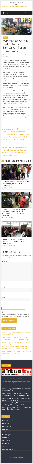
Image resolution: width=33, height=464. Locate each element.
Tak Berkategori (6, 449)
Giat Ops (3, 426)
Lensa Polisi (4, 432)
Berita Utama (5, 420)
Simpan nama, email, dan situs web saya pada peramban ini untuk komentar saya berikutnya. (15, 315)
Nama (3, 287)
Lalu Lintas (4, 429)
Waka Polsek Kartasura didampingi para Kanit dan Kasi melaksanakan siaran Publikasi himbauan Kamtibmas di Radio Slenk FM (16, 151)
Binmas (5, 37)
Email (3, 297)
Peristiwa (4, 438)
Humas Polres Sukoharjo (18, 54)
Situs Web (4, 306)
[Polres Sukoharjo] (3, 13)
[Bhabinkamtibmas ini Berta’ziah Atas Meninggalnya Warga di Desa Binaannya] (16, 165)
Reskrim (3, 443)
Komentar (5, 261)
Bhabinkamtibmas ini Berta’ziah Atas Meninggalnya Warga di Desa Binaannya (16, 184)
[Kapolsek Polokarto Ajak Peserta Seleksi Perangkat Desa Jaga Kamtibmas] (16, 222)
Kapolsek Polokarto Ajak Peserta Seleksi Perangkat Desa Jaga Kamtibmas (14, 241)
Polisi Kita (4, 440)
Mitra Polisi (4, 435)
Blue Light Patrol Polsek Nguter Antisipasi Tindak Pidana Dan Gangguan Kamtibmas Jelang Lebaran (14, 212)
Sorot (3, 446)
